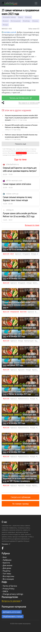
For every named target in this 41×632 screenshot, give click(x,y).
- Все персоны (8, 576)
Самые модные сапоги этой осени (17, 184)
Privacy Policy (8, 588)
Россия (6, 254)
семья (29, 17)
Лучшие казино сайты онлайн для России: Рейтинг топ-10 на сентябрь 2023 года (20, 215)
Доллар (35, 369)
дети (21, 17)
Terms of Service (10, 586)
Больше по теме (32, 225)
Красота (6, 562)
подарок (26, 254)
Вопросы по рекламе (11, 601)
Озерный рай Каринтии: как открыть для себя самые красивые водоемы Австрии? (20, 169)
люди (6, 25)
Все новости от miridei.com (28, 102)
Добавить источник (11, 612)
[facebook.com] (3, 548)
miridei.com (9, 32)
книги (6, 21)
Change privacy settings (13, 594)
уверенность (24, 398)
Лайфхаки (7, 560)
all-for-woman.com (14, 180)
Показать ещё (20, 144)
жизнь (36, 21)
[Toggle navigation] (36, 3)
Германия (15, 312)
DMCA (5, 591)
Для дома (7, 568)
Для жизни (7, 565)
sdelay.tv (10, 210)
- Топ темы (6, 573)
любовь (27, 21)
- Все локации (8, 579)
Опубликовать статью (12, 616)
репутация (29, 341)
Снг (12, 254)
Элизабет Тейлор (10, 17)
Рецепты (6, 571)
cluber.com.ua (12, 193)
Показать (5, 544)
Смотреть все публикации (20, 497)
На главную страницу (20, 503)
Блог (5, 557)
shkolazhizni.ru (12, 164)
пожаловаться (21, 153)
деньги (18, 254)
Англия (24, 312)
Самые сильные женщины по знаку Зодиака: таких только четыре (17, 199)
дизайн (22, 369)
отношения (16, 21)
